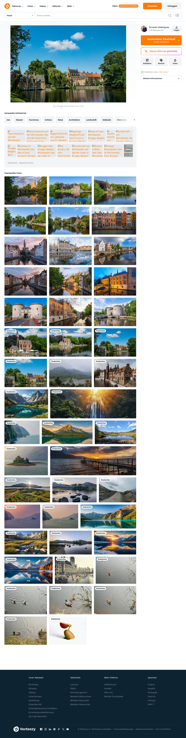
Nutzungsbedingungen (123, 729)
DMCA (73, 688)
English (151, 684)
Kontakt (107, 688)
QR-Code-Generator (38, 716)
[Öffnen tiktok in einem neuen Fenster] (59, 729)
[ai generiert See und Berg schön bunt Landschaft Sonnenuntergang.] (115, 542)
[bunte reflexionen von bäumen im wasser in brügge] (68, 221)
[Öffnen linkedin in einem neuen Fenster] (50, 729)
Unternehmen (35, 696)
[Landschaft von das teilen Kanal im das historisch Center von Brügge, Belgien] (70, 281)
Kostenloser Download (161, 40)
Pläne (115, 6)
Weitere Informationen (152, 78)
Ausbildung (34, 700)
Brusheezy (33, 684)
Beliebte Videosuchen (80, 704)
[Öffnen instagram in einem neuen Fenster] (45, 729)
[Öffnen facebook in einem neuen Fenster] (41, 729)
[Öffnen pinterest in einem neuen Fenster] (54, 729)
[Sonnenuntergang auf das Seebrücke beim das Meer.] (93, 460)
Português (152, 692)
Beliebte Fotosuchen (79, 700)
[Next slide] (132, 120)
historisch (122, 120)
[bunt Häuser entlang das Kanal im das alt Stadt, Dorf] (114, 221)
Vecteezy (33, 688)
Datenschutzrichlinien (144, 729)
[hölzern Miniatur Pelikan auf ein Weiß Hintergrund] (68, 630)
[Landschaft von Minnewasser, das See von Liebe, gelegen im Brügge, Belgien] (70, 190)
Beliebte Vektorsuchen (80, 696)
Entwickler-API (35, 704)
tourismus (34, 120)
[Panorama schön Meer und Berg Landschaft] (67, 432)
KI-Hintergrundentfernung (41, 712)
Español (151, 688)
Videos (43, 6)
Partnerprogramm (78, 692)
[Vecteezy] (7, 6)
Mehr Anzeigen (128, 150)
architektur (74, 120)
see (8, 120)
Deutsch (151, 696)
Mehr (69, 6)
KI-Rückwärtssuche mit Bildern (43, 708)
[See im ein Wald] (116, 570)
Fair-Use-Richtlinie (163, 729)
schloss (48, 120)
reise (60, 120)
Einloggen (172, 6)
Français (152, 700)
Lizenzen (74, 684)
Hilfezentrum (110, 684)
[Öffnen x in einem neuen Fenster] (63, 729)
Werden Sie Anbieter (113, 696)
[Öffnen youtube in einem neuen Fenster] (67, 729)
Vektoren (16, 6)
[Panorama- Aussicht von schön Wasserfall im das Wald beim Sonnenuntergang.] (93, 403)
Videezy (32, 692)
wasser (19, 120)
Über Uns (108, 692)
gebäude (107, 120)
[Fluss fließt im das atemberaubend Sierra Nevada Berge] (25, 542)
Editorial (56, 6)
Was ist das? (164, 72)
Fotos (30, 6)
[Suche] (170, 15)
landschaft (91, 120)
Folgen (176, 30)
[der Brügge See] (25, 342)
